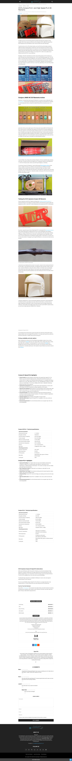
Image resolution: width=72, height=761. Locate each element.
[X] (36, 645)
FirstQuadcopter (26, 587)
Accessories (23, 4)
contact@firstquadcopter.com (38, 743)
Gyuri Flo (20, 13)
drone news (46, 736)
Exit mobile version (36, 759)
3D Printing (27, 4)
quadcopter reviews (45, 738)
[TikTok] (37, 749)
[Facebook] (33, 645)
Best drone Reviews (29, 754)
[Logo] (36, 729)
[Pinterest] (32, 749)
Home (19, 4)
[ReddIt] (38, 645)
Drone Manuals (43, 754)
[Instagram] (29, 749)
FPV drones (39, 739)
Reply (22, 673)
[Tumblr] (40, 749)
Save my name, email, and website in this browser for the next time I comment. (33, 717)
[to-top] (71, 759)
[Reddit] (35, 749)
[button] (20, 1)
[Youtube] (46, 749)
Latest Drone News (37, 754)
